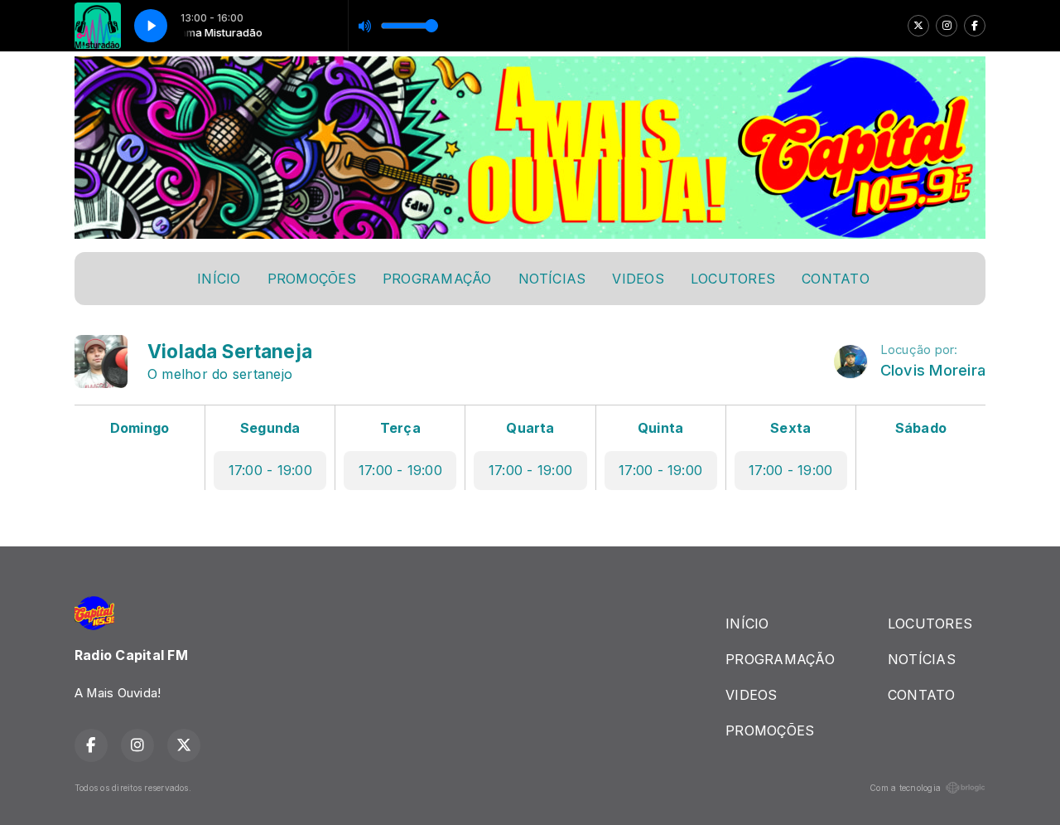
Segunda (270, 428)
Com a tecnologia (905, 788)
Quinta (660, 428)
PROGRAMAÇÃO (437, 278)
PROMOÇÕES (311, 278)
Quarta (530, 428)
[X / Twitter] (918, 25)
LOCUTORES (733, 278)
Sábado (921, 428)
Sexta (790, 428)
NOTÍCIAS (552, 278)
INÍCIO (218, 278)
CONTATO (836, 278)
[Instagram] (946, 25)
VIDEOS (637, 278)
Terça (400, 428)
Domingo (140, 428)
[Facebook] (974, 25)
